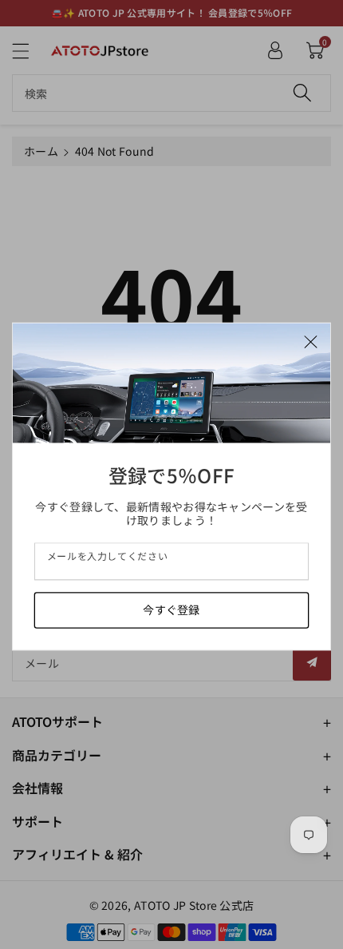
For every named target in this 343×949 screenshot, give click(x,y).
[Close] (310, 340)
